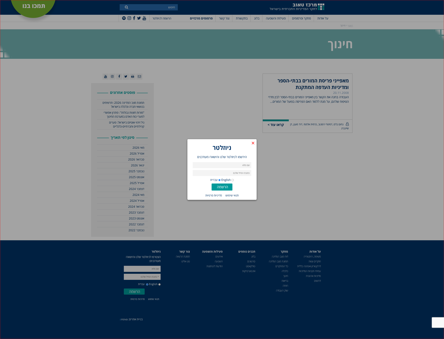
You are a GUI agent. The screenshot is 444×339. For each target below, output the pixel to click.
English (226, 180)
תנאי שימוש (232, 195)
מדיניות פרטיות (213, 195)
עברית (213, 180)
